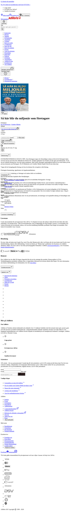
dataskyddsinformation (7, 247)
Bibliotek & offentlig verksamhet (14, 413)
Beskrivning (4, 155)
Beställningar (8, 426)
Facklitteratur (8, 280)
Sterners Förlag (8, 206)
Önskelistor (7, 428)
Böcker (6, 285)
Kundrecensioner (5, 267)
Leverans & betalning (7, 214)
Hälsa (6, 277)
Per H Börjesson (5, 124)
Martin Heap (8, 183)
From (2, 371)
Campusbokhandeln (10, 409)
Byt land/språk (9, 420)
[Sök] (2, 29)
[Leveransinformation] (2, 150)
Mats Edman (8, 187)
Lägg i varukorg (5, 140)
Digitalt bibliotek (9, 431)
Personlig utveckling (10, 279)
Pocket (6, 284)
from (2, 369)
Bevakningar (8, 429)
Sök (2, 25)
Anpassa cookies (9, 447)
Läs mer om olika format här (9, 129)
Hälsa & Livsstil (9, 282)
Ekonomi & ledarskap (10, 275)
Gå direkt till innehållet (7, 1)
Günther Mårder (16, 124)
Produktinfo (4, 175)
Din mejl (23, 373)
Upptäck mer (4, 272)
